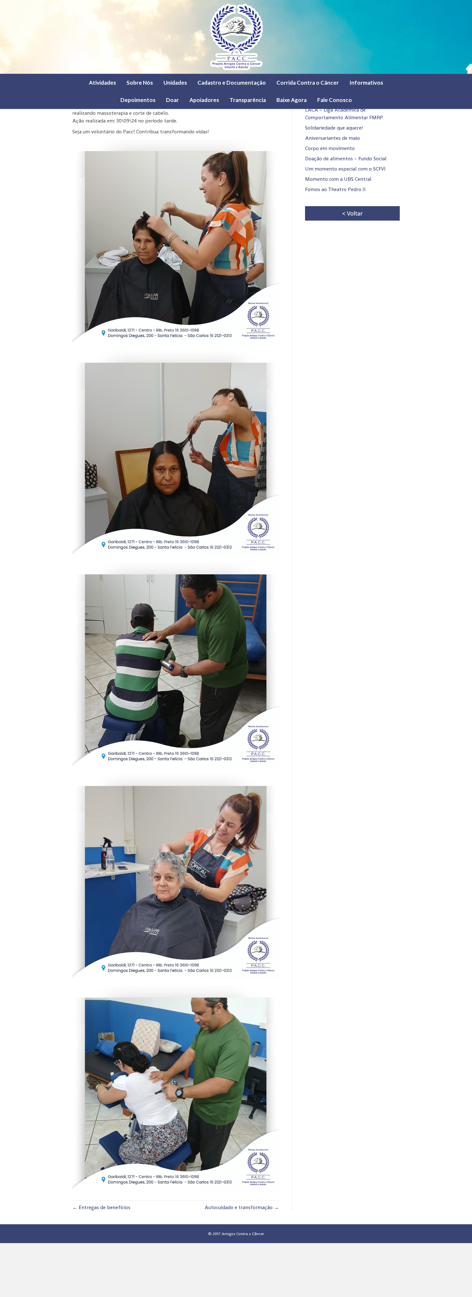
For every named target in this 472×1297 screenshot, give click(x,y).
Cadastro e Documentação (231, 82)
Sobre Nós (140, 82)
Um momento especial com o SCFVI (345, 168)
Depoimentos (137, 100)
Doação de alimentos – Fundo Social (346, 158)
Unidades (175, 82)
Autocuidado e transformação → (242, 1207)
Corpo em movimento (330, 148)
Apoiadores (204, 100)
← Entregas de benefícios (101, 1207)
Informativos (366, 82)
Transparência (248, 100)
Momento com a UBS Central (338, 179)
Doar (172, 100)
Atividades (102, 82)
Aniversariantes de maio (332, 138)
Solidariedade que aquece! (334, 127)
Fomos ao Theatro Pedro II (335, 189)
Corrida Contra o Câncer (307, 82)
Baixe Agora (291, 100)
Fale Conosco (334, 100)
